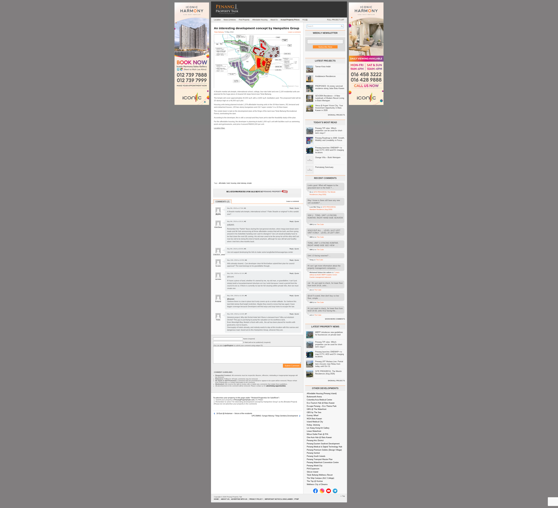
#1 (245, 208)
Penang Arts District (315, 440)
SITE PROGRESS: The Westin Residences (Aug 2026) (328, 372)
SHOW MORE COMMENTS (335, 319)
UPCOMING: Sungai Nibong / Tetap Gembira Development (275, 416)
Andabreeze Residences (325, 76)
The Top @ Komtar (315, 481)
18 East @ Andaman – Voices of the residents (234, 413)
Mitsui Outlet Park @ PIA (317, 434)
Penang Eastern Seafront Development (323, 444)
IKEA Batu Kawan (314, 419)
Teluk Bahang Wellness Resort (320, 475)
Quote (297, 208)
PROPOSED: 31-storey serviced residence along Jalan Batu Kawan (329, 87)
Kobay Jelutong (313, 425)
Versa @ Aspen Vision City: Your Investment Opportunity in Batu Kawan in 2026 (329, 107)
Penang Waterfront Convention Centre (323, 462)
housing (233, 183)
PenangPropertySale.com (244, 400)
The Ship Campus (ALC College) (320, 478)
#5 (246, 273)
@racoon (230, 299)
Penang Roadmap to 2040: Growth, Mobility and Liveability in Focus (330, 139)
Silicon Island (312, 472)
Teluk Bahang (219, 32)
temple (249, 183)
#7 (246, 314)
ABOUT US (225, 499)
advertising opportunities (276, 386)
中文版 (305, 20)
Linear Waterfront (314, 431)
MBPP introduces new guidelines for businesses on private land (329, 333)
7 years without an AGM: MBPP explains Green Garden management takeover (324, 275)
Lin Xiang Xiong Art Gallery (318, 428)
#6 (246, 295)
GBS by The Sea (314, 412)
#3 (245, 249)
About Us (274, 20)
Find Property (244, 20)
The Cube (320, 224)
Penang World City (314, 466)
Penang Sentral (313, 453)
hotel (228, 183)
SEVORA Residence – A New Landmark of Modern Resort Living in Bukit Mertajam (329, 98)
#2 (245, 221)
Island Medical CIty (315, 422)
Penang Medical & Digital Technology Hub (324, 447)
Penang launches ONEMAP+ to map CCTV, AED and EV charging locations (329, 150)
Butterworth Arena (314, 397)
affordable (222, 183)
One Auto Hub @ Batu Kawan (319, 437)
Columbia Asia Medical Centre (319, 400)
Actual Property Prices (290, 20)
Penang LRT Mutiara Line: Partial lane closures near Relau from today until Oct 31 (329, 363)
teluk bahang (241, 183)
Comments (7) (222, 202)
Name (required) (249, 339)
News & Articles (230, 20)
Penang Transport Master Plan (319, 459)
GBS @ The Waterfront (316, 409)
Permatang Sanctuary (324, 167)
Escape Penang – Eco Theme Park (322, 406)
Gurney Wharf (312, 415)
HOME (216, 499)
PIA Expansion (313, 469)
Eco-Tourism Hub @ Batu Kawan (321, 403)
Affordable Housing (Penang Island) (322, 393)
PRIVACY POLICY (256, 499)
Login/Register (228, 345)
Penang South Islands (316, 456)
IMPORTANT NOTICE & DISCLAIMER (279, 499)
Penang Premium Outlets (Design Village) (324, 450)
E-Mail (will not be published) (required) (257, 342)
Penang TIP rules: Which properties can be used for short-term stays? (329, 130)
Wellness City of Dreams (317, 484)
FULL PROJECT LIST (335, 20)
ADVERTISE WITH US (239, 499)
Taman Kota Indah (323, 66)
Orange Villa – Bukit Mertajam (327, 157)
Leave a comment (294, 32)
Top (343, 496)
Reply (291, 208)
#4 (246, 260)
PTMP (296, 499)
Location (217, 20)
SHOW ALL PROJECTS (336, 115)
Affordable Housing (260, 20)
